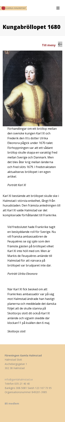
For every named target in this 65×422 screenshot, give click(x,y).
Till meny (48, 45)
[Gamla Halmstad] (14, 8)
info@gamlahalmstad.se (19, 379)
